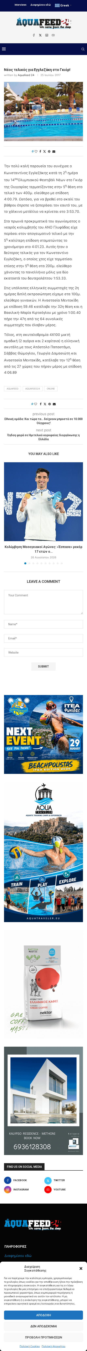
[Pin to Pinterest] (49, 151)
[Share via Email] (53, 151)
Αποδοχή (43, 1315)
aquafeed (12, 388)
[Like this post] (36, 151)
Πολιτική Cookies (30, 1346)
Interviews (21, 4)
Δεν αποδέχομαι (43, 1326)
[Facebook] (33, 35)
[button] (81, 1268)
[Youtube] (53, 35)
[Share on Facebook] (40, 151)
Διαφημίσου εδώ (41, 4)
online (51, 388)
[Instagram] (46, 35)
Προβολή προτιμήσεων (43, 1337)
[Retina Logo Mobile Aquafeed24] (32, 1224)
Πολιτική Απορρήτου (53, 1346)
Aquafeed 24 (26, 75)
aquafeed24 (32, 388)
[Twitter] (40, 35)
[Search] (83, 49)
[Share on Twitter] (44, 151)
